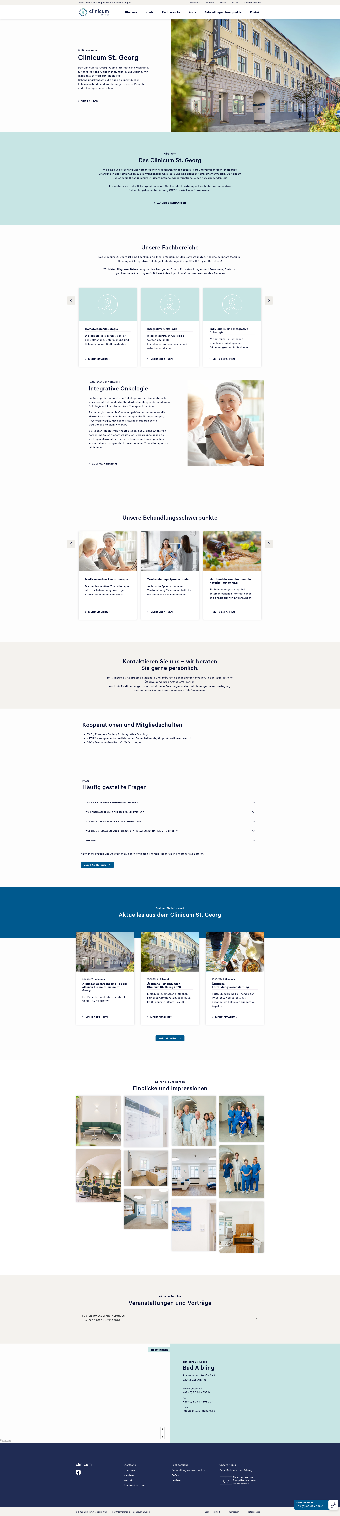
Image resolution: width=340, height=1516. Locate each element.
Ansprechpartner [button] (252, 2)
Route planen (159, 1349)
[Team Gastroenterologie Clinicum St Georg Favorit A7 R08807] (241, 1119)
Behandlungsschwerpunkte (223, 12)
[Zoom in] (162, 1429)
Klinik (150, 12)
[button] (146, 1485)
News (223, 2)
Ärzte (192, 12)
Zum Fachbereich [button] (104, 463)
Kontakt (255, 12)
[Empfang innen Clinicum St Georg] (146, 1209)
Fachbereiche (171, 12)
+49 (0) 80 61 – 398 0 (196, 1392)
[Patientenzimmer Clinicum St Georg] (146, 1168)
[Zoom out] (162, 1433)
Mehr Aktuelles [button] (168, 1038)
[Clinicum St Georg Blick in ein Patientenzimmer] (194, 1225)
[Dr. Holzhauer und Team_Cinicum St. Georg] (194, 1121)
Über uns (131, 12)
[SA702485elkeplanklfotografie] (241, 1227)
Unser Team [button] (90, 100)
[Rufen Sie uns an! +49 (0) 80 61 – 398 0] (333, 1504)
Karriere (210, 2)
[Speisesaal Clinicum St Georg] (98, 1175)
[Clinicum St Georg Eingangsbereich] (98, 1121)
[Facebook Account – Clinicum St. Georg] (79, 1472)
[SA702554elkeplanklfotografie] (194, 1172)
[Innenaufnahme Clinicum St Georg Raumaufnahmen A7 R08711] (146, 1121)
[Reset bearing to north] (162, 1437)
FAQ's (235, 2)
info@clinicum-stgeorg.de (199, 1410)
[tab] (182, 1440)
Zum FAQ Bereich (95, 865)
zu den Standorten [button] (171, 202)
